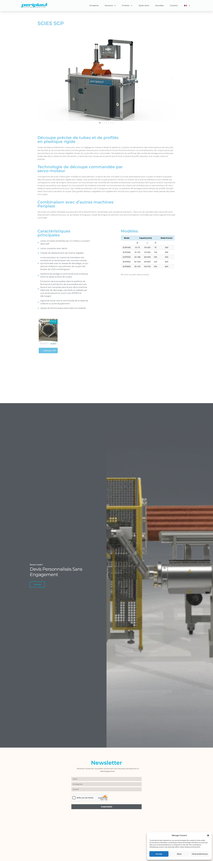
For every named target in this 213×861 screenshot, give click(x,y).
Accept (159, 854)
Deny (179, 854)
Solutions (109, 5)
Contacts (174, 5)
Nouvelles (159, 5)
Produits (125, 5)
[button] (208, 835)
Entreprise (93, 5)
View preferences (200, 854)
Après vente (144, 5)
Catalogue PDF (49, 350)
